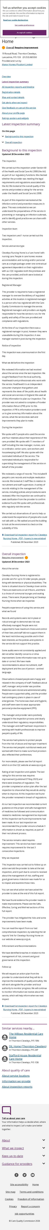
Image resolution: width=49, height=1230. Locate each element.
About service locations (16, 1076)
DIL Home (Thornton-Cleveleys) (27, 1046)
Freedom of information (31, 1199)
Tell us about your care (13, 1118)
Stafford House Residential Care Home (25, 1057)
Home (35, 1184)
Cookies (9, 1199)
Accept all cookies (24, 32)
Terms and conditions (31, 1191)
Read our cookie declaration (15, 20)
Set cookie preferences (24, 25)
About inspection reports (17, 1086)
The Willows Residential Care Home (26, 1035)
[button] (24, 47)
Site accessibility (19, 1184)
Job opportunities (24, 1213)
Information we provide (16, 1081)
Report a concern (30, 1206)
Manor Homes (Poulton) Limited (17, 64)
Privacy (13, 1206)
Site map (10, 1191)
